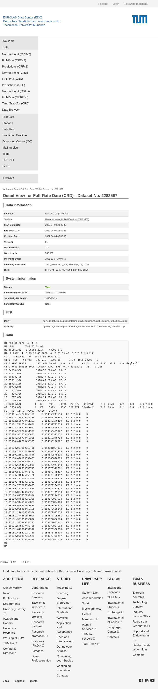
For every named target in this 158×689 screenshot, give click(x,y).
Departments (11, 603)
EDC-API (8, 159)
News (6, 593)
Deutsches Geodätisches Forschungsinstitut (31, 21)
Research (41, 579)
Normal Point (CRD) (15, 72)
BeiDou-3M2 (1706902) (57, 213)
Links (5, 166)
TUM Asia (113, 597)
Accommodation (92, 598)
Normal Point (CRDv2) (16, 54)
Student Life (90, 592)
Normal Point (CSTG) (16, 91)
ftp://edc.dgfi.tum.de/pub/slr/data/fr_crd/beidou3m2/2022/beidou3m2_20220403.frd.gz (85, 321)
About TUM (13, 579)
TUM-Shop (89, 644)
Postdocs (37, 650)
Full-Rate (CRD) (12, 78)
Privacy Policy (8, 561)
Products (8, 116)
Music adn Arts (91, 608)
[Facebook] (141, 680)
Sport (85, 603)
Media (33, 681)
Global (114, 579)
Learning (62, 593)
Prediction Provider (14, 135)
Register (103, 3)
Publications (11, 598)
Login (116, 3)
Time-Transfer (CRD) (15, 103)
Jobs (6, 681)
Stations (7, 123)
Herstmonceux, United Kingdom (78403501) (67, 219)
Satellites (8, 129)
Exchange (113, 612)
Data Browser (11, 109)
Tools (5, 153)
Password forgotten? (136, 3)
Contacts (62, 675)
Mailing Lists (10, 147)
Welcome (8, 40)
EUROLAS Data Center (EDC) (22, 17)
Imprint (26, 561)
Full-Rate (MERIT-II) (15, 97)
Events (86, 614)
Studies (64, 579)
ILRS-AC (8, 178)
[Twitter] (147, 680)
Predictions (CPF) (13, 85)
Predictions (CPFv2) (15, 66)
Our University (12, 587)
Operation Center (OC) (17, 141)
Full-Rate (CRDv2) (14, 60)
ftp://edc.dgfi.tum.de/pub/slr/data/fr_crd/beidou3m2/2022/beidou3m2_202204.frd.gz (84, 326)
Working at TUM (13, 638)
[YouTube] (152, 680)
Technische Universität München (24, 24)
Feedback (19, 681)
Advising (62, 617)
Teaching (63, 587)
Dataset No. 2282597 (53, 189)
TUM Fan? (10, 643)
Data (5, 47)
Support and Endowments (141, 633)
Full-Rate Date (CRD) (31, 189)
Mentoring (88, 619)
